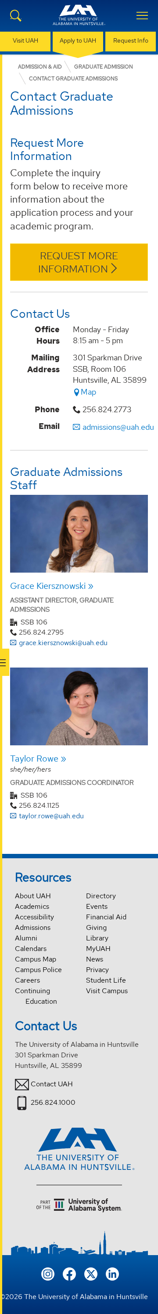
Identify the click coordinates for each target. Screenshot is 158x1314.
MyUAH (98, 948)
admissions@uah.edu (118, 427)
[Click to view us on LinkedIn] (112, 1273)
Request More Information (78, 262)
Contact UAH (52, 1084)
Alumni (26, 938)
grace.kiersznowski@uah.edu (63, 642)
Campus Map (35, 959)
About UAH (33, 895)
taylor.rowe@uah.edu (51, 815)
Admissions (32, 927)
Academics (32, 906)
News (94, 959)
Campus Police (38, 969)
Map (88, 392)
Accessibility (34, 917)
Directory (101, 895)
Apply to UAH (78, 40)
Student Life (106, 980)
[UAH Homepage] (79, 20)
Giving (96, 927)
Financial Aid (106, 917)
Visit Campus (107, 990)
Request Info (130, 40)
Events (97, 906)
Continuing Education (36, 996)
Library (97, 938)
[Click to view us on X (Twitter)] (90, 1273)
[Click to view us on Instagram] (47, 1273)
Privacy (97, 969)
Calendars (31, 948)
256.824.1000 (53, 1102)
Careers (27, 980)
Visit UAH (25, 40)
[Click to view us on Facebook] (69, 1273)
